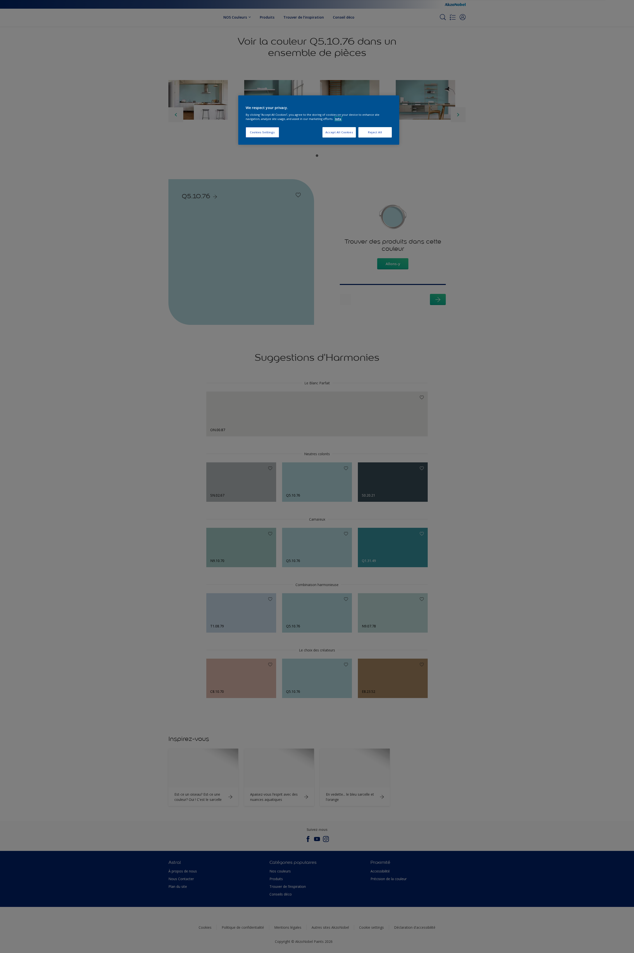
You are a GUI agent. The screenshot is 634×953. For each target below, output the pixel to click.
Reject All (375, 132)
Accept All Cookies (339, 132)
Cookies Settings (262, 132)
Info (338, 119)
